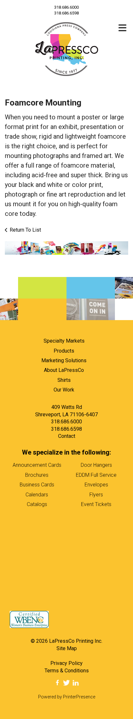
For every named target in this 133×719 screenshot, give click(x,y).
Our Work (64, 390)
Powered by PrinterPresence (66, 696)
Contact (66, 436)
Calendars (37, 495)
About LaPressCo (64, 370)
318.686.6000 (66, 7)
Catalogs (37, 504)
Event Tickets (96, 504)
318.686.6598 (66, 429)
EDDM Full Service (96, 475)
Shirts (64, 380)
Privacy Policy (66, 663)
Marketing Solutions (64, 360)
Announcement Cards (37, 465)
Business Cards (37, 485)
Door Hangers (96, 465)
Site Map (66, 648)
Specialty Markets (64, 341)
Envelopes (96, 485)
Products (64, 351)
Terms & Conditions (67, 671)
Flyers (96, 495)
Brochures (36, 475)
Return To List (25, 230)
